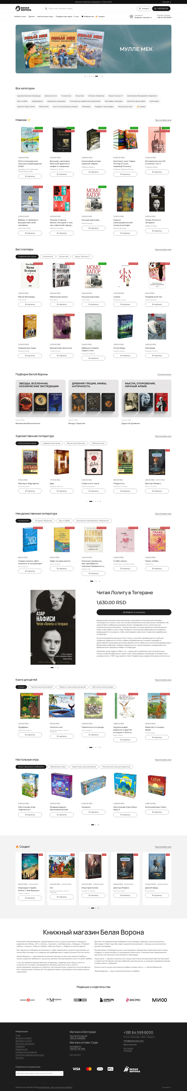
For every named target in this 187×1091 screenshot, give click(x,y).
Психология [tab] (47, 256)
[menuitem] (21, 16)
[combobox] (89, 8)
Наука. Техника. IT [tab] (82, 256)
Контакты (20, 1058)
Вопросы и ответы (24, 1038)
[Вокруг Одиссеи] (93, 398)
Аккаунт (145, 8)
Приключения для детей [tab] (42, 687)
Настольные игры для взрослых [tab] (116, 767)
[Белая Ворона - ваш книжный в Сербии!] (23, 8)
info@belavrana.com (133, 1041)
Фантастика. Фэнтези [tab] (76, 443)
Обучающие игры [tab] (58, 767)
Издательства (22, 1049)
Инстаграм (128, 1048)
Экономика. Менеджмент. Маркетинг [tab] (92, 521)
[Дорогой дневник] (146, 398)
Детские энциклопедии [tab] (103, 687)
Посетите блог (164, 374)
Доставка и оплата (24, 1041)
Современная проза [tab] (27, 256)
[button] (161, 8)
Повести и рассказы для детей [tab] (72, 687)
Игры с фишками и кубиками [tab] (31, 767)
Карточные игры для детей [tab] (84, 767)
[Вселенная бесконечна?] (41, 398)
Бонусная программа (25, 1044)
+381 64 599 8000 (77, 1038)
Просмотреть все (163, 120)
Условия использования (26, 1052)
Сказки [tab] (21, 687)
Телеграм (128, 1051)
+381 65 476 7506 (77, 1049)
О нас (18, 1035)
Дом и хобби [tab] (64, 521)
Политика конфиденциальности (30, 1055)
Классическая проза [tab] (27, 443)
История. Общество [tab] (43, 521)
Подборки (20, 1047)
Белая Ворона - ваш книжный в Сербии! (54, 1087)
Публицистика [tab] (98, 443)
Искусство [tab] (63, 256)
